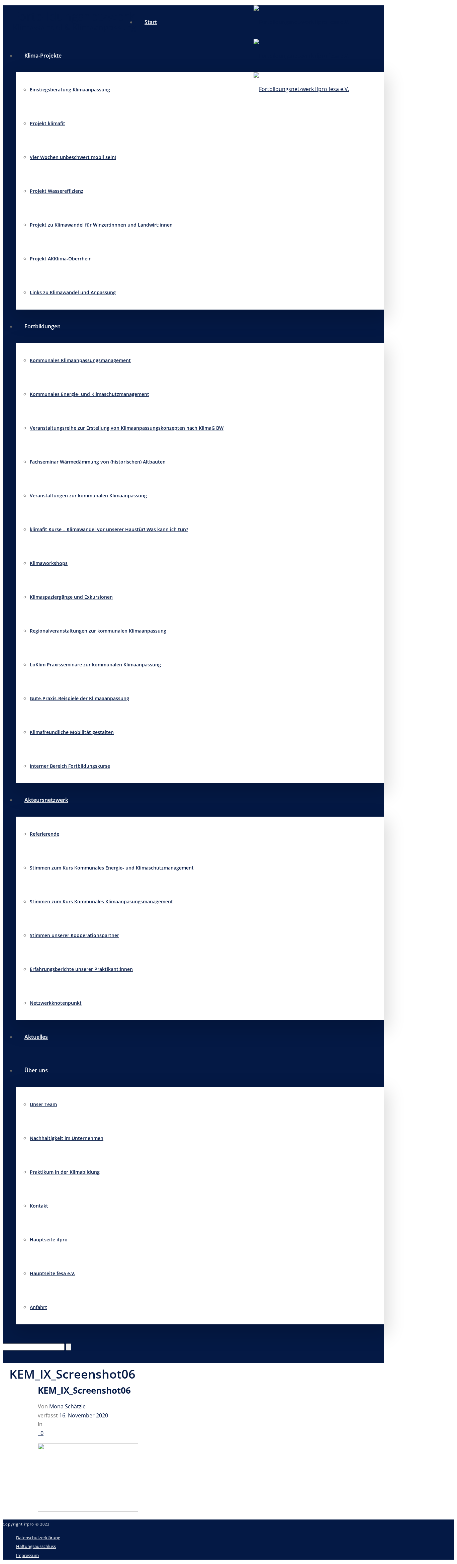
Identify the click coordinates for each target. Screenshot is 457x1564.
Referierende (44, 834)
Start (151, 22)
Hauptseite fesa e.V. (52, 1273)
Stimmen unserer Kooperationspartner (74, 935)
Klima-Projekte (43, 55)
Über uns (36, 1070)
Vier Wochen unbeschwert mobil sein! (73, 157)
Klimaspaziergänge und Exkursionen (71, 597)
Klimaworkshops (49, 563)
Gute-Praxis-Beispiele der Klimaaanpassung (79, 698)
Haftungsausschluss (36, 1546)
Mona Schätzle (67, 1406)
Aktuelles (36, 1037)
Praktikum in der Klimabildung (65, 1172)
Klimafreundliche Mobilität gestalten (72, 732)
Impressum (27, 1555)
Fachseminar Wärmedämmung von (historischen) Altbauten (98, 462)
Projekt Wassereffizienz (56, 191)
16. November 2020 (83, 1415)
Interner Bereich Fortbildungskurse (70, 766)
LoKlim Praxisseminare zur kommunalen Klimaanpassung (95, 664)
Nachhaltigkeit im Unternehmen (66, 1138)
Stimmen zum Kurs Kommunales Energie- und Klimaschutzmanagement (112, 868)
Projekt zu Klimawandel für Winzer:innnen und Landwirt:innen (101, 225)
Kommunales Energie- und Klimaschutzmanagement (89, 394)
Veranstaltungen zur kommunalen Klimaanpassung (88, 495)
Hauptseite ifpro (49, 1239)
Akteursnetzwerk (46, 800)
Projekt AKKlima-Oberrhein (61, 258)
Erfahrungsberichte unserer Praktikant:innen (81, 969)
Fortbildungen (42, 326)
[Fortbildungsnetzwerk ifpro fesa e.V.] (301, 55)
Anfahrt (38, 1307)
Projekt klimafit (47, 123)
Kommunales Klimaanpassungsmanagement (80, 360)
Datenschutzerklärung (38, 1538)
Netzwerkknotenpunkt (56, 1003)
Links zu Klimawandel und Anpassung (73, 292)
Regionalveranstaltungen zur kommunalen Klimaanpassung (98, 631)
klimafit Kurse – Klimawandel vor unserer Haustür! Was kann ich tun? (109, 529)
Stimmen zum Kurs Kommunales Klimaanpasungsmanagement (101, 901)
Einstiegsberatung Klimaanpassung (70, 89)
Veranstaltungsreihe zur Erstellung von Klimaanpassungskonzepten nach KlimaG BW (126, 428)
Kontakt (39, 1206)
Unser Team (43, 1104)
